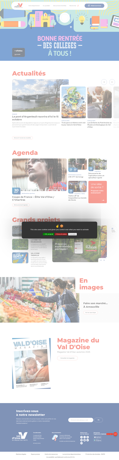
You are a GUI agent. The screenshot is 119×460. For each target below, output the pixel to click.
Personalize (72, 234)
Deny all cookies (62, 234)
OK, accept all (49, 234)
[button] (115, 450)
